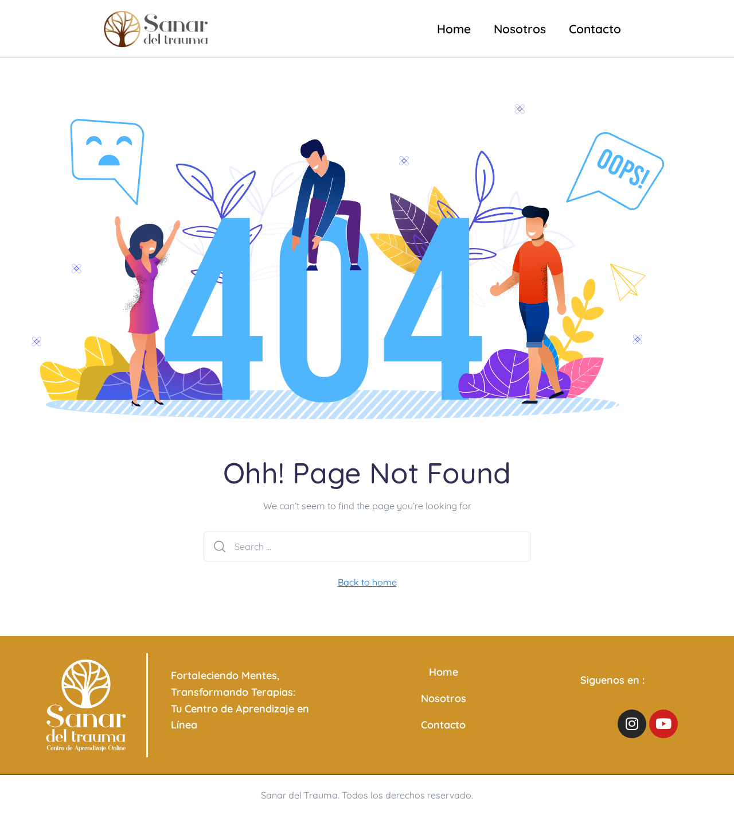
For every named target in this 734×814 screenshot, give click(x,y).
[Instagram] (632, 724)
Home (454, 28)
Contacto (595, 28)
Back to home (367, 582)
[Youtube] (663, 724)
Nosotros (520, 28)
